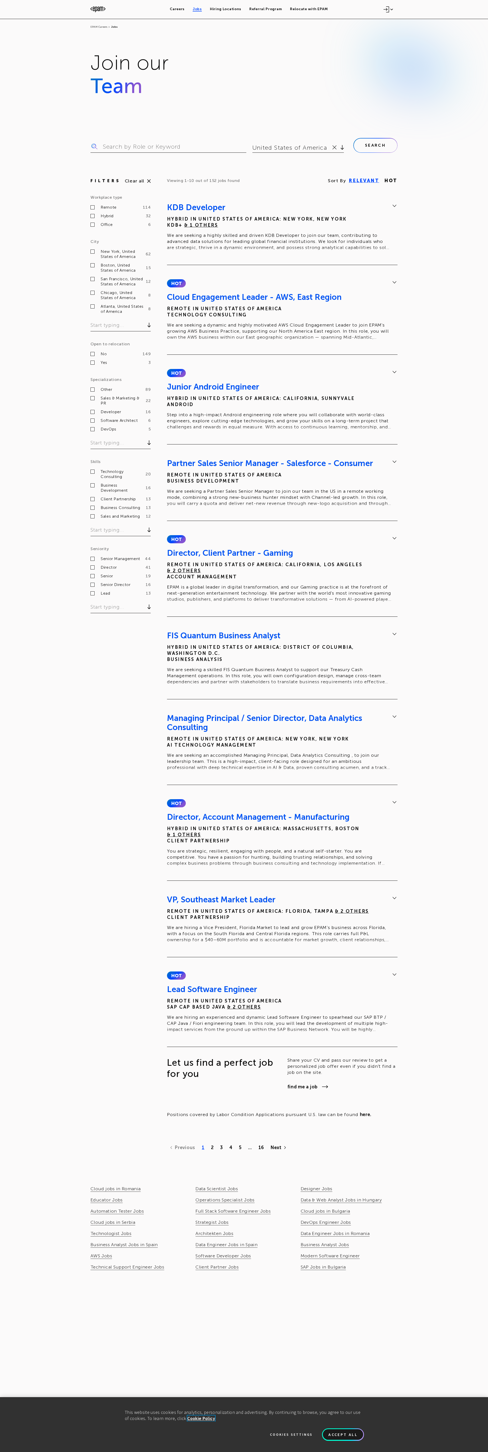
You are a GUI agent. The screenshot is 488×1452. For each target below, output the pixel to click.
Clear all (134, 181)
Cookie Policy (201, 1418)
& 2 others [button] (184, 571)
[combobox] (253, 147)
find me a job (302, 1087)
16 (261, 1147)
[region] (244, 1424)
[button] (176, 283)
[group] (282, 228)
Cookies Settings (291, 1434)
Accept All (343, 1434)
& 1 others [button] (201, 225)
